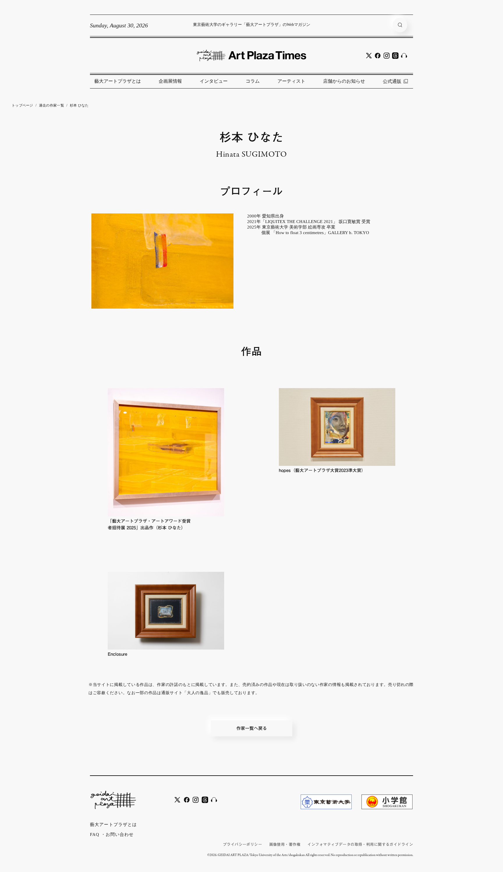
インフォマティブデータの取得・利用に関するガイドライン (360, 844)
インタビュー (214, 81)
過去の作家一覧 (51, 105)
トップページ (22, 105)
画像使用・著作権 (284, 844)
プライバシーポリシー (242, 844)
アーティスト (291, 81)
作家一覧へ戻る (251, 728)
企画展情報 (170, 81)
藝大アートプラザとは (117, 81)
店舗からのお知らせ (344, 81)
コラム (253, 81)
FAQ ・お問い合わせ (112, 834)
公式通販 (392, 81)
